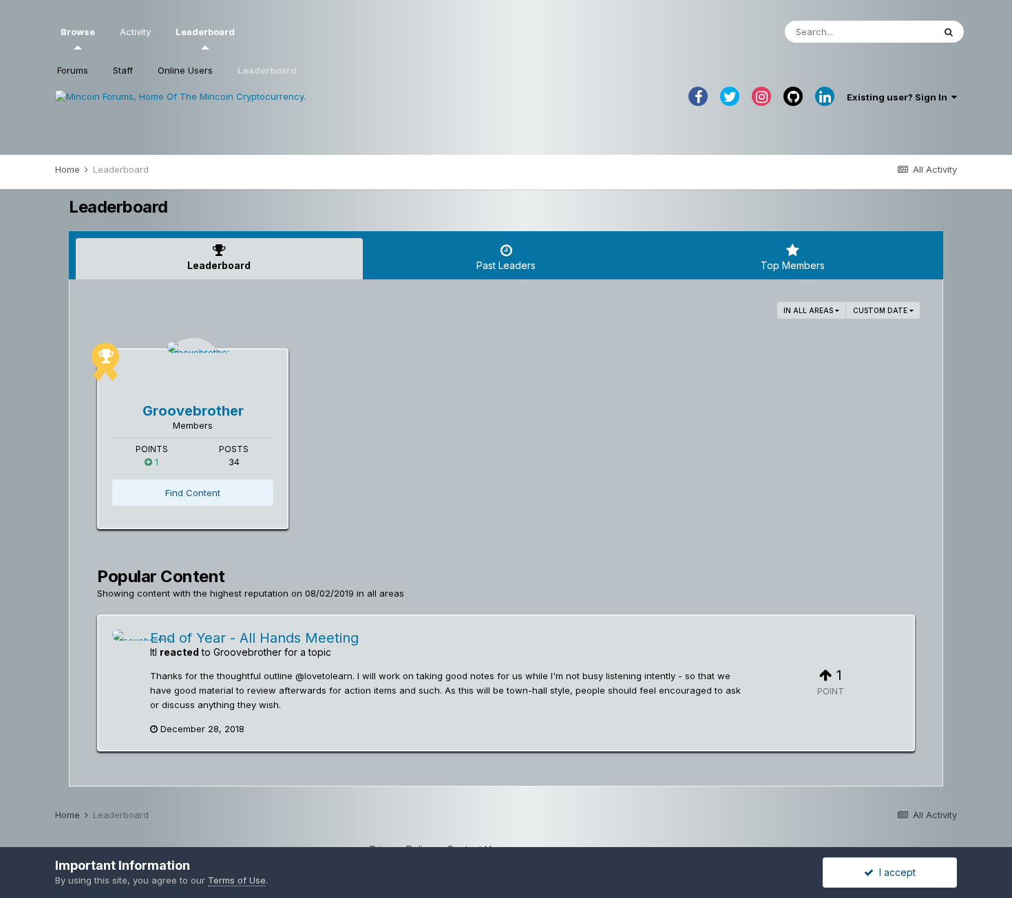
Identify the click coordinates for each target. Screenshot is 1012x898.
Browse (78, 31)
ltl (153, 652)
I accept (895, 872)
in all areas (809, 310)
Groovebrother (193, 411)
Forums (72, 70)
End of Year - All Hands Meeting (254, 638)
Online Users (185, 70)
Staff (123, 70)
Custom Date (881, 310)
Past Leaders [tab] (506, 265)
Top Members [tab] (793, 265)
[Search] (949, 32)
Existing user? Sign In (899, 97)
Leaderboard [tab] (219, 265)
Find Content (192, 492)
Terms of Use (237, 880)
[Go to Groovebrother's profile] (193, 367)
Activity (135, 31)
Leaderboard (267, 70)
